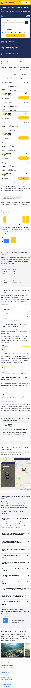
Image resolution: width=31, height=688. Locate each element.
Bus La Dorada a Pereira (6, 681)
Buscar (24, 98)
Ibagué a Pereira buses (6, 676)
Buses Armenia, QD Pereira (7, 666)
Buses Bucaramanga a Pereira (7, 669)
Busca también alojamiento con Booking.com (14, 32)
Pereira (18, 460)
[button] (23, 471)
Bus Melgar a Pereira (5, 683)
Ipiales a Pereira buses (6, 678)
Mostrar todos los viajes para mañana (16, 183)
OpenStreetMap (23, 490)
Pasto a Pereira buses (6, 685)
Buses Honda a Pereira (6, 673)
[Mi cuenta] (19, 2)
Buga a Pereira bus (5, 671)
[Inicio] (9, 2)
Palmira (27, 460)
